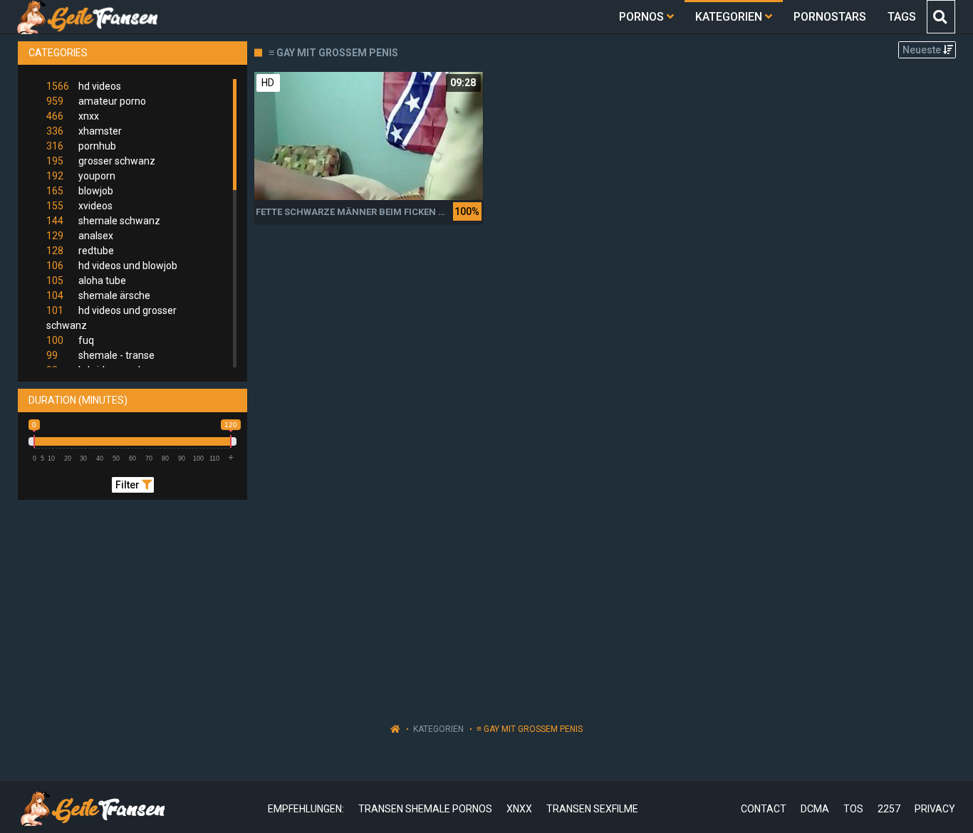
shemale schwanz (103, 220)
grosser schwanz (100, 161)
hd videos (83, 86)
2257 (889, 808)
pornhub (81, 146)
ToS (853, 808)
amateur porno (96, 101)
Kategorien (438, 729)
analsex (79, 235)
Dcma (815, 808)
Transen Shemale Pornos (425, 808)
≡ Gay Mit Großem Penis (530, 729)
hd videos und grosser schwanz (111, 318)
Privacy (935, 808)
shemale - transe (100, 355)
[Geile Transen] (86, 16)
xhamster (84, 131)
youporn (80, 176)
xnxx (72, 116)
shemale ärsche (98, 295)
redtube (80, 250)
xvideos (79, 205)
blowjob (79, 191)
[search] (940, 16)
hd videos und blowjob (111, 265)
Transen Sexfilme (592, 808)
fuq (70, 340)
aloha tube (86, 280)
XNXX (519, 808)
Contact (763, 808)
